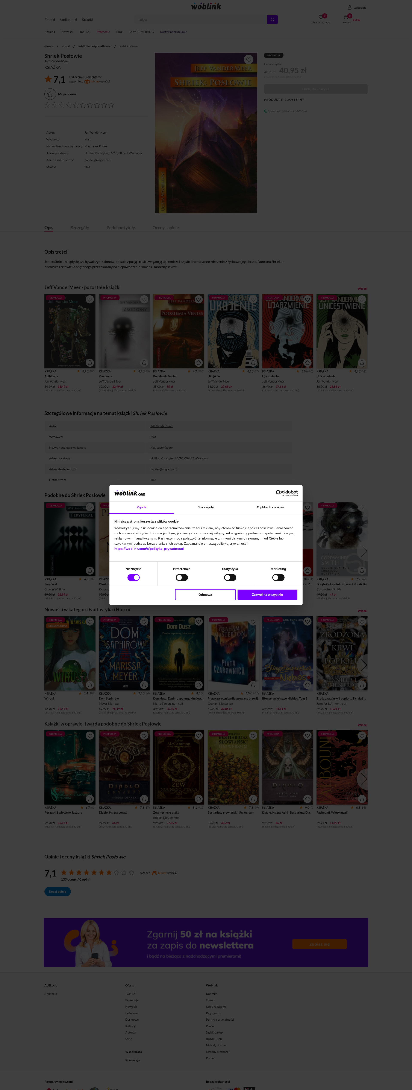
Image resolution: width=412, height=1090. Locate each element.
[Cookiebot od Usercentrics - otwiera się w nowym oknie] (279, 493)
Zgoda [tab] (142, 507)
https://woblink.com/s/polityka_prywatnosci (149, 548)
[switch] (182, 577)
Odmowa (205, 594)
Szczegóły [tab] (206, 507)
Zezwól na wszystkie (267, 594)
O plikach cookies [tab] (270, 507)
